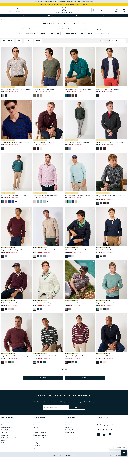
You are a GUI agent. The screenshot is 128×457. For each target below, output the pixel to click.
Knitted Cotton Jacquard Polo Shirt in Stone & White (15, 89)
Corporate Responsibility (39, 438)
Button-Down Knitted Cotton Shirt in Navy (108, 89)
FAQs (3, 443)
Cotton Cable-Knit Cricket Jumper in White (45, 303)
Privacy (35, 440)
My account (68, 422)
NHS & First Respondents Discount (10, 438)
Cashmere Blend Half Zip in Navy (105, 356)
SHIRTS (43, 33)
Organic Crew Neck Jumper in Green (106, 303)
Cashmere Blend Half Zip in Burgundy (43, 142)
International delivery (6, 427)
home (3, 20)
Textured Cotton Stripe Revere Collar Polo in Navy (15, 142)
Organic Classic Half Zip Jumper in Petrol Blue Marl (79, 89)
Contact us (4, 440)
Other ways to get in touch (106, 425)
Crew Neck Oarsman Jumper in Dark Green (77, 142)
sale (8, 20)
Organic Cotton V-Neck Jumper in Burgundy (13, 250)
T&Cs (34, 448)
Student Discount (5, 435)
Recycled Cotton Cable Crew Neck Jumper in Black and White (110, 196)
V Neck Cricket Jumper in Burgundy (11, 303)
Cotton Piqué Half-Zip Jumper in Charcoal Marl (109, 142)
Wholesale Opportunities (39, 432)
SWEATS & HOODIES (70, 33)
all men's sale (14, 20)
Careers (35, 430)
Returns (3, 425)
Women (51, 16)
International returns (6, 430)
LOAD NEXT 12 (42, 377)
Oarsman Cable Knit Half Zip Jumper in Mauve (46, 195)
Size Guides (4, 432)
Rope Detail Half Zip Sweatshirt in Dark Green (46, 356)
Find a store (36, 422)
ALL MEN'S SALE (31, 33)
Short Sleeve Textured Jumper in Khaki (43, 89)
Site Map (35, 443)
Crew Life (35, 427)
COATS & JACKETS (86, 33)
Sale (24, 16)
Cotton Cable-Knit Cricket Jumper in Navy (76, 250)
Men (78, 16)
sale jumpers (23, 19)
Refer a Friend (69, 430)
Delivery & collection (6, 422)
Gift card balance (69, 427)
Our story (35, 425)
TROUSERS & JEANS (103, 33)
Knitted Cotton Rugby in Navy (104, 250)
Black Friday (36, 446)
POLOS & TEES (54, 33)
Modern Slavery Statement (40, 435)
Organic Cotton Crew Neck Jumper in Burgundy (14, 356)
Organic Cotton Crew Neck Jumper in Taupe (45, 250)
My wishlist (68, 425)
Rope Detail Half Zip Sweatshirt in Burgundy (77, 356)
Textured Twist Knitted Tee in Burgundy (75, 303)
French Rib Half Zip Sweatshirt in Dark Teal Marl (14, 195)
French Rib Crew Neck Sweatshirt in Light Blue (77, 195)
